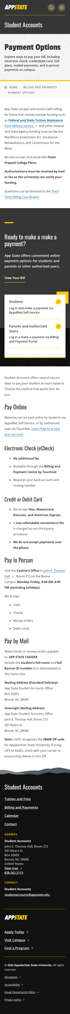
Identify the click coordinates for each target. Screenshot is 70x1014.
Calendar (11, 815)
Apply (14, 932)
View (11, 868)
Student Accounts (23, 24)
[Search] (51, 7)
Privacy (12, 999)
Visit (14, 940)
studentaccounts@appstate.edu (27, 895)
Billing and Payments (40, 87)
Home (13, 87)
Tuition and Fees (17, 799)
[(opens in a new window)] (15, 7)
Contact (10, 824)
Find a (16, 948)
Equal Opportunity (19, 992)
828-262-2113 (13, 873)
